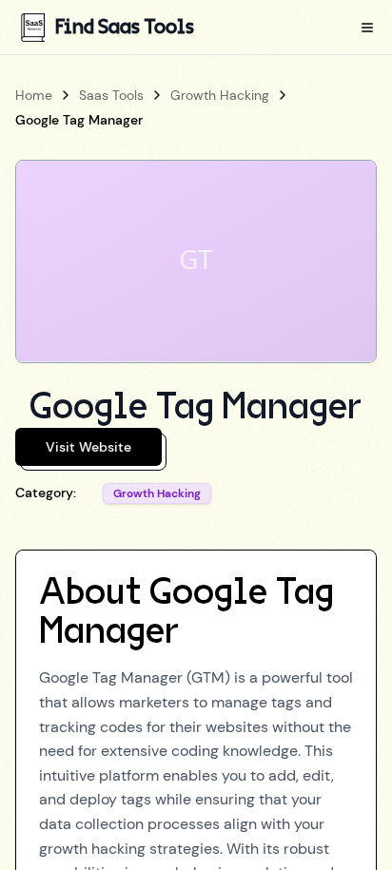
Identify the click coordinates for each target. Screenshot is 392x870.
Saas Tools (111, 95)
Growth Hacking (219, 95)
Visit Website (88, 446)
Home (33, 95)
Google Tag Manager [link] (79, 119)
